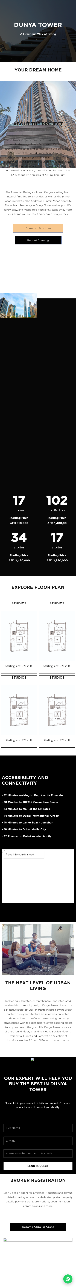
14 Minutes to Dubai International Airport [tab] (30, 815)
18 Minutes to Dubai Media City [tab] (24, 829)
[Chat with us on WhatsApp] (67, 1279)
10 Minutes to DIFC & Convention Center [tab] (30, 802)
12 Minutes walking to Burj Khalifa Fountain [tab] (32, 795)
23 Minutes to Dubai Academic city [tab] (27, 836)
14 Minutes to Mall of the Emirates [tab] (26, 809)
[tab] (38, 799)
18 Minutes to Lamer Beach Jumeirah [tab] (27, 822)
